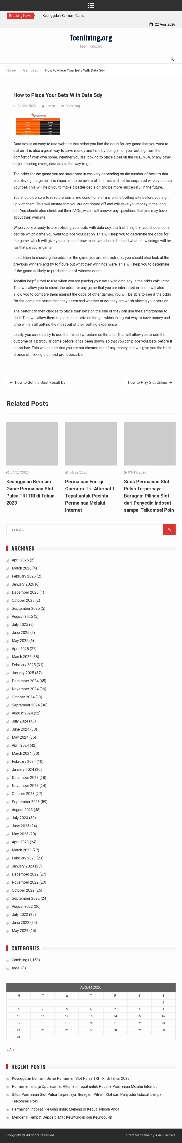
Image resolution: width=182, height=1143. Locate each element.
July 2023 (20, 818)
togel (16, 968)
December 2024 (25, 681)
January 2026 (23, 584)
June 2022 (20, 922)
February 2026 (24, 576)
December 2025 (25, 592)
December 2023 (25, 777)
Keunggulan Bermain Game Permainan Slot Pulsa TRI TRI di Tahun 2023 (71, 1078)
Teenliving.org (91, 37)
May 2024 (20, 737)
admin (50, 106)
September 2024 (26, 705)
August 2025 (22, 616)
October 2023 (23, 793)
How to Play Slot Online (147, 382)
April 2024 (20, 745)
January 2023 (23, 866)
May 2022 (20, 930)
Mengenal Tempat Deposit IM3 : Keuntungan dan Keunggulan (62, 1117)
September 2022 (26, 898)
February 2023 (24, 858)
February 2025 (24, 665)
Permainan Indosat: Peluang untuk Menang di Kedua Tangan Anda (65, 1109)
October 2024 (23, 697)
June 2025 (20, 632)
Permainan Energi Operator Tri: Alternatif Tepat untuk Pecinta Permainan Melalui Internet (89, 496)
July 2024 (20, 721)
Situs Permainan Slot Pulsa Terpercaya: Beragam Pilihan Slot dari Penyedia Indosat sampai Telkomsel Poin (149, 496)
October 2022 (23, 890)
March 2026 (22, 568)
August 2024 (22, 713)
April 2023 (20, 842)
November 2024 (25, 689)
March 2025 (22, 657)
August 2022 (22, 906)
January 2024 (23, 769)
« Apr (10, 1050)
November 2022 (25, 882)
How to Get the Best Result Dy (40, 382)
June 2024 (20, 729)
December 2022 (25, 874)
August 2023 (22, 810)
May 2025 (20, 640)
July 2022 (20, 914)
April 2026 (20, 560)
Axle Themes (165, 1135)
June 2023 (20, 826)
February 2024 (24, 761)
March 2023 (22, 850)
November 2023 (25, 785)
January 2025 (23, 673)
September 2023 (26, 802)
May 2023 (20, 834)
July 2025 (20, 624)
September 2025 (26, 608)
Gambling (73, 106)
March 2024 (22, 753)
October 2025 (23, 600)
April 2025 (20, 648)
